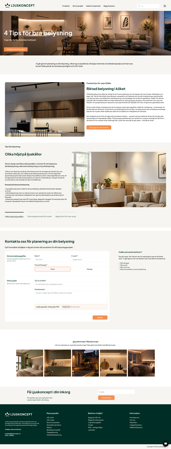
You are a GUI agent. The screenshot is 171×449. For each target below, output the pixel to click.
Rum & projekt (78, 6)
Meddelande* (40, 289)
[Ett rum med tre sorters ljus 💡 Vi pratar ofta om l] (29, 363)
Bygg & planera (109, 6)
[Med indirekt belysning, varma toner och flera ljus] (141, 363)
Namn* (37, 256)
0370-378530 (9, 435)
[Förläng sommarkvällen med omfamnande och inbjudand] (85, 363)
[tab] (14, 216)
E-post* (75, 256)
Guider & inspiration (93, 6)
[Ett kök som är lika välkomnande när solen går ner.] (57, 363)
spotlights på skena (135, 100)
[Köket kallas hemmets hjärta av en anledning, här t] (113, 363)
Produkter (66, 6)
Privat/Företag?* (41, 265)
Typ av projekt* (40, 281)
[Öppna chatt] (166, 444)
